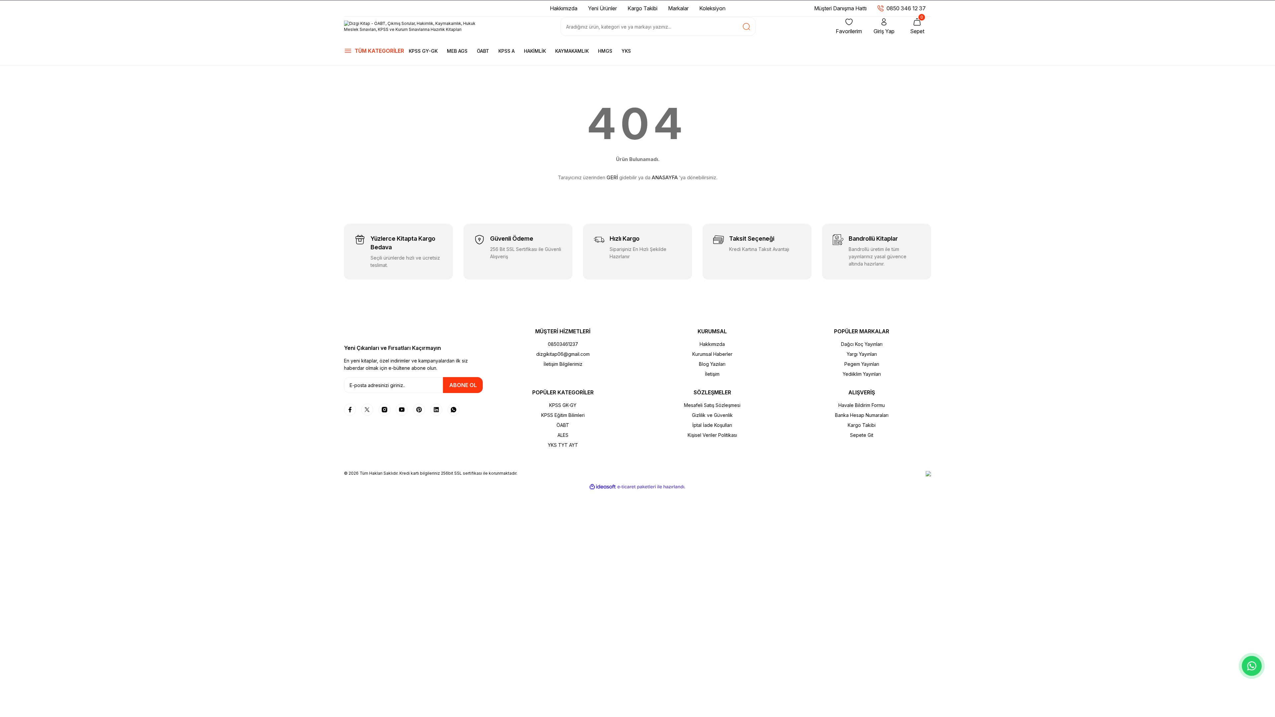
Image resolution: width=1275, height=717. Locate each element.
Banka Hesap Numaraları (862, 415)
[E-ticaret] (636, 487)
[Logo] (413, 27)
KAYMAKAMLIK (572, 51)
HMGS (605, 51)
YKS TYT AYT (563, 445)
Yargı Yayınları (862, 354)
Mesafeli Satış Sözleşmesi (712, 405)
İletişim (712, 374)
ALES (562, 435)
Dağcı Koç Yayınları (862, 344)
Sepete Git (861, 435)
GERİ (612, 177)
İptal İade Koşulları (712, 425)
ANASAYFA (665, 177)
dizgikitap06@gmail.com (563, 354)
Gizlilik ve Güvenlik (712, 415)
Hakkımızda (712, 344)
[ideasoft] (602, 487)
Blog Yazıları (712, 364)
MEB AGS (457, 51)
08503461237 (563, 344)
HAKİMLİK (535, 51)
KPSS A (506, 51)
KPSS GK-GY (562, 405)
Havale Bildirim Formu (861, 405)
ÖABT (483, 51)
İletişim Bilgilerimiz (563, 364)
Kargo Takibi (862, 425)
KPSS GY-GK (423, 51)
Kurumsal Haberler (712, 354)
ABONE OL (463, 385)
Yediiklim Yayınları (862, 374)
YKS (626, 51)
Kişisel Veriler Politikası (712, 435)
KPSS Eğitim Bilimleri (563, 415)
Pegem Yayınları (861, 364)
